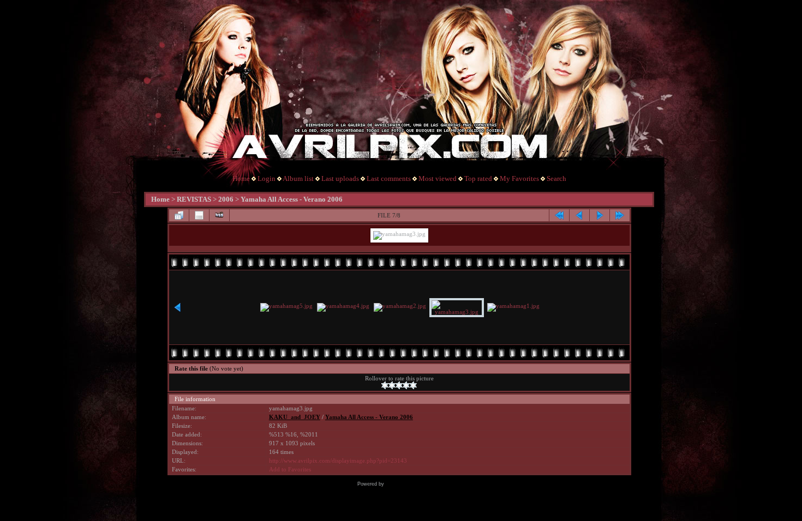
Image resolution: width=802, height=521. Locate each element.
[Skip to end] (620, 215)
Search (556, 178)
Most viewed (437, 178)
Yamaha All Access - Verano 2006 (292, 199)
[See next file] (599, 215)
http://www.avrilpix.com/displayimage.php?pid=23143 (338, 461)
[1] (384, 385)
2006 (226, 199)
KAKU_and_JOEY (294, 417)
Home (241, 178)
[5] (413, 385)
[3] (399, 385)
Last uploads (340, 178)
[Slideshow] (219, 215)
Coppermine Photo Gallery (415, 484)
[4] (406, 385)
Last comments (389, 178)
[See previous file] (579, 215)
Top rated (478, 178)
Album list (298, 178)
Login (267, 178)
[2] (392, 385)
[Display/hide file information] (199, 215)
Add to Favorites (290, 469)
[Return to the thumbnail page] (179, 215)
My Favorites (519, 178)
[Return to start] (559, 215)
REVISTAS (194, 199)
